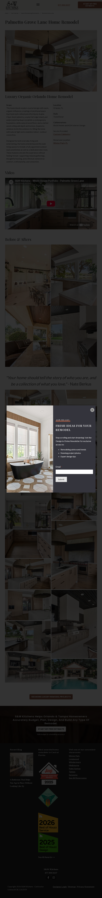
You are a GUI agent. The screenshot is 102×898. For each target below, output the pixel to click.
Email (59, 467)
